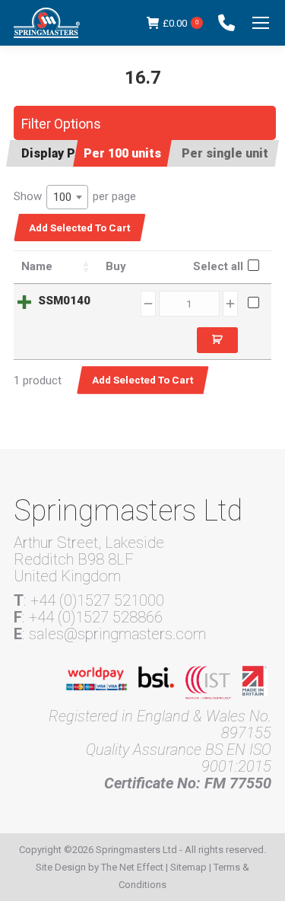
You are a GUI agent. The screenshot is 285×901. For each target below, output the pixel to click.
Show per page (75, 196)
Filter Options (61, 124)
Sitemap (188, 867)
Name (36, 266)
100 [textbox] (62, 197)
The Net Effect (132, 867)
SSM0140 (64, 300)
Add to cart (217, 340)
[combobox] (67, 197)
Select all (218, 266)
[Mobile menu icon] (260, 22)
